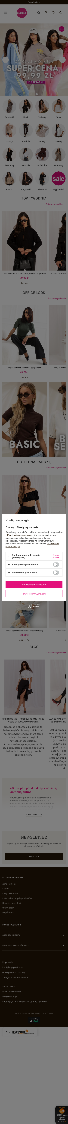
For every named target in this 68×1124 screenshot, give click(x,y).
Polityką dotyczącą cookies (20, 535)
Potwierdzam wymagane (34, 593)
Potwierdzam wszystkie (34, 584)
